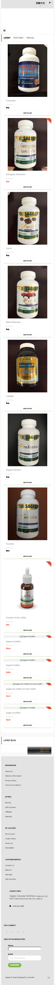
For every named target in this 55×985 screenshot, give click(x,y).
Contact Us (9, 865)
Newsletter (9, 848)
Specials (8, 817)
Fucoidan (10, 544)
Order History (10, 839)
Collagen (10, 396)
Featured (18, 38)
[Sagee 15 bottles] (27, 636)
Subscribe (14, 965)
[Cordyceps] (27, 70)
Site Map (8, 875)
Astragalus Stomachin (15, 174)
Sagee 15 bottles (13, 641)
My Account (10, 834)
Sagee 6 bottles (13, 665)
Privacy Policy (10, 781)
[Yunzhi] (27, 218)
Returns (8, 870)
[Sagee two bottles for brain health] (27, 684)
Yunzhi (9, 248)
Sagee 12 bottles (13, 713)
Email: (10, 954)
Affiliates (8, 812)
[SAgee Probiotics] (27, 440)
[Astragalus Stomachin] (27, 144)
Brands (8, 803)
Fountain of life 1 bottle (16, 618)
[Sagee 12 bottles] (27, 708)
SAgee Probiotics (13, 470)
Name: (10, 945)
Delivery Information (13, 776)
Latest (7, 38)
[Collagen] (27, 366)
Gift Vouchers (10, 807)
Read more (44, 748)
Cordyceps (11, 101)
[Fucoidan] (27, 514)
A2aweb (30, 977)
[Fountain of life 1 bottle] (27, 587)
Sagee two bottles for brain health (21, 689)
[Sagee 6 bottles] (27, 660)
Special (30, 38)
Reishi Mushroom (13, 322)
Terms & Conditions (13, 785)
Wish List (9, 843)
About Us (9, 771)
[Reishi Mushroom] (27, 292)
